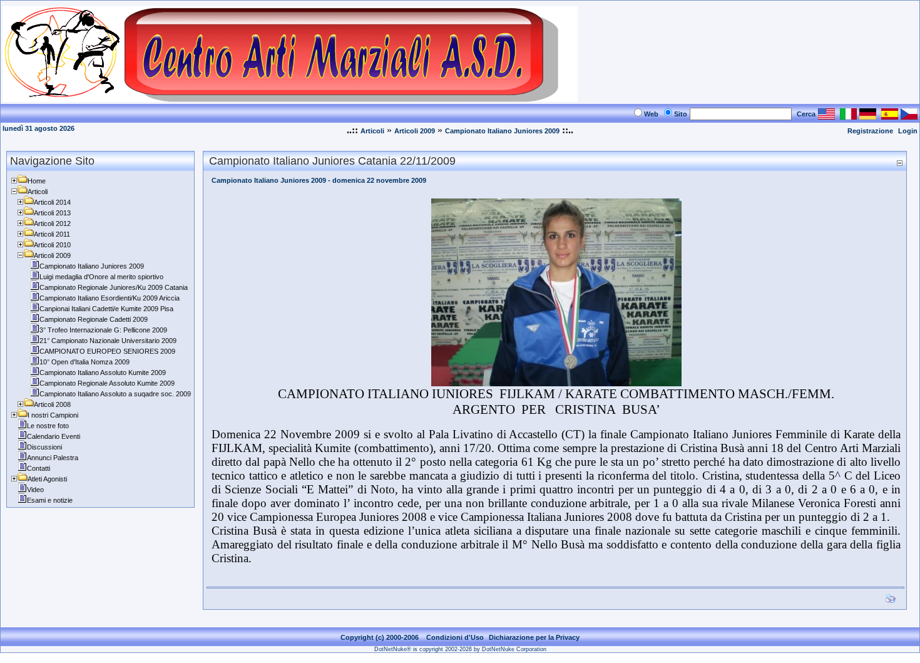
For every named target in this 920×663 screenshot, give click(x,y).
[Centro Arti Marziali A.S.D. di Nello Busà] (290, 98)
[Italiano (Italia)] (848, 116)
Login (907, 131)
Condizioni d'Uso (455, 637)
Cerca (806, 114)
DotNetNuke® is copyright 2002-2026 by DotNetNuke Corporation (460, 649)
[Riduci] (899, 162)
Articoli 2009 (414, 131)
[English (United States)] (826, 116)
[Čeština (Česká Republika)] (909, 116)
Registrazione (870, 131)
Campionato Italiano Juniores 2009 (502, 131)
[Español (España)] (889, 116)
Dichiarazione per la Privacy (534, 637)
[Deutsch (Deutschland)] (867, 116)
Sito (680, 114)
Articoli (372, 131)
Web (651, 114)
